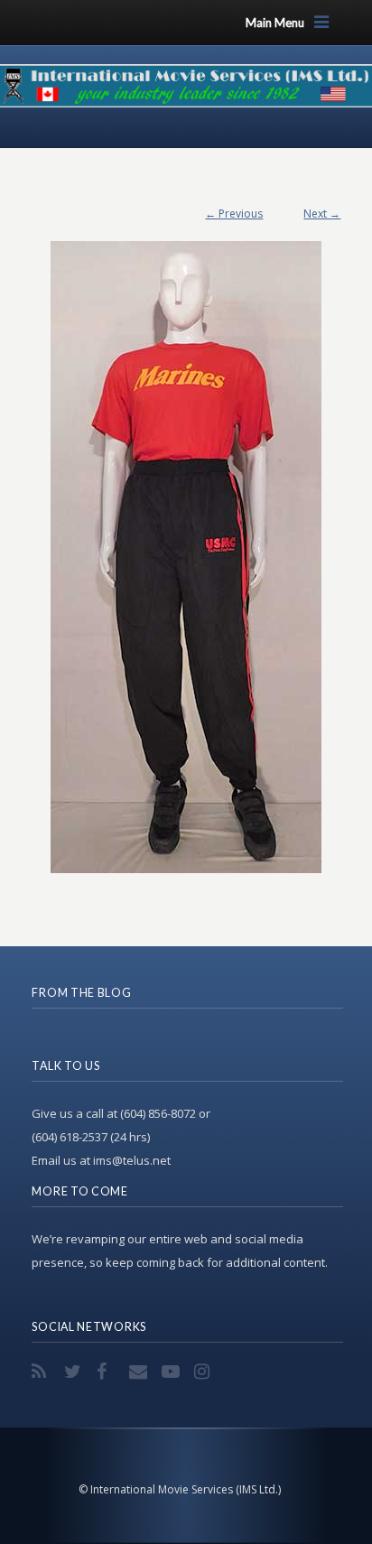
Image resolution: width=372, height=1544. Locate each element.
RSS (42, 1372)
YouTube (172, 1372)
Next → (321, 213)
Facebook (107, 1372)
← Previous (234, 213)
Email (140, 1372)
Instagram (205, 1372)
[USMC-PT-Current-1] (186, 548)
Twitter (75, 1372)
